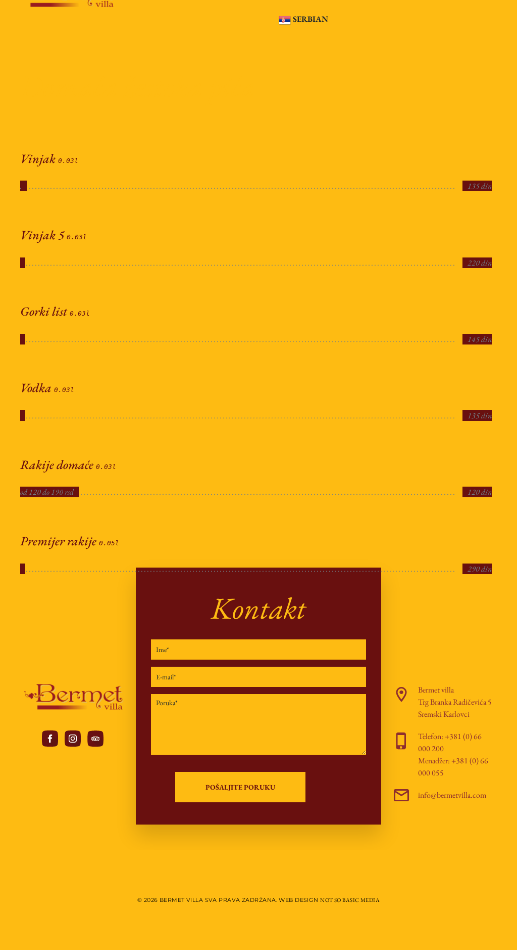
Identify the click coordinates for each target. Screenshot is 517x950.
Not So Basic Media (350, 899)
